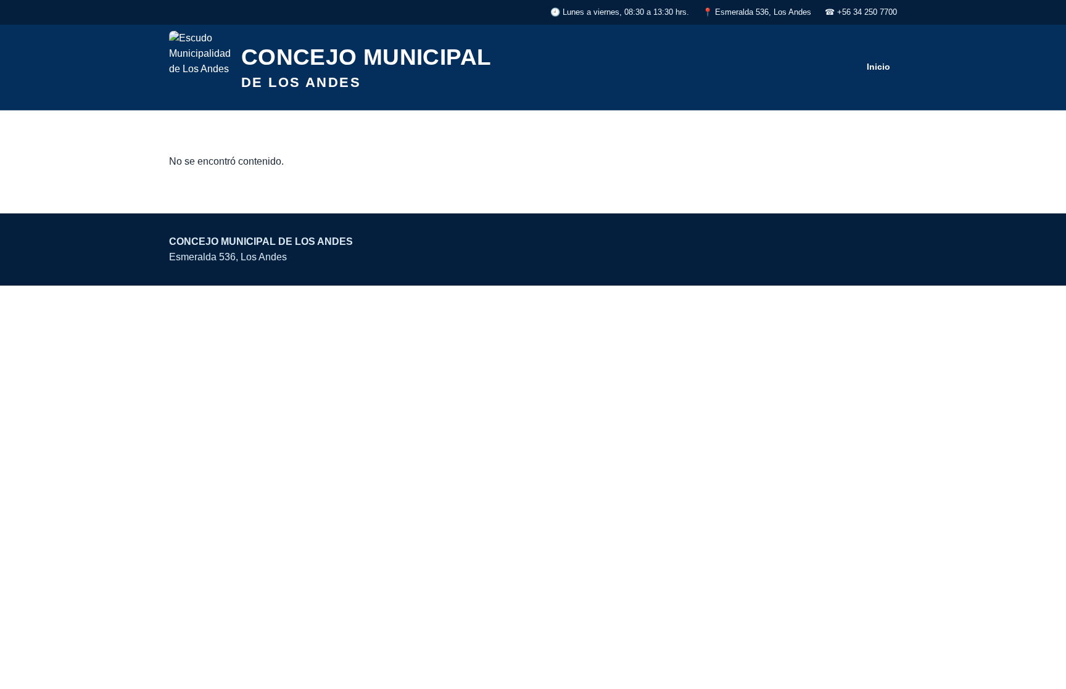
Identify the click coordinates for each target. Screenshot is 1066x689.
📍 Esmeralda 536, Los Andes (757, 12)
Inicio (878, 67)
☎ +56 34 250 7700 (861, 12)
